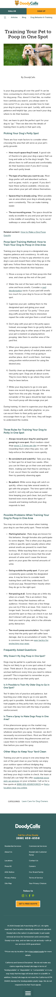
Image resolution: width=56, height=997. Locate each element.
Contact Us (33, 860)
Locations (8, 860)
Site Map (8, 883)
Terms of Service (36, 878)
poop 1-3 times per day (25, 445)
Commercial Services (38, 846)
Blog (24, 17)
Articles (14, 17)
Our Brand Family (36, 872)
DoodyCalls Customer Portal (38, 853)
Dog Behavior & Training (41, 17)
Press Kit (8, 866)
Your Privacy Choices (37, 883)
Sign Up (41, 11)
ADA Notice (9, 872)
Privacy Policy (10, 878)
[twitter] (26, 895)
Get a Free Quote (28, 904)
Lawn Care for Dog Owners (35, 801)
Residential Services (13, 846)
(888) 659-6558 (28, 838)
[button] (28, 993)
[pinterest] (33, 895)
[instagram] (23, 895)
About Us (8, 852)
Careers (32, 866)
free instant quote (36, 951)
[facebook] (29, 895)
